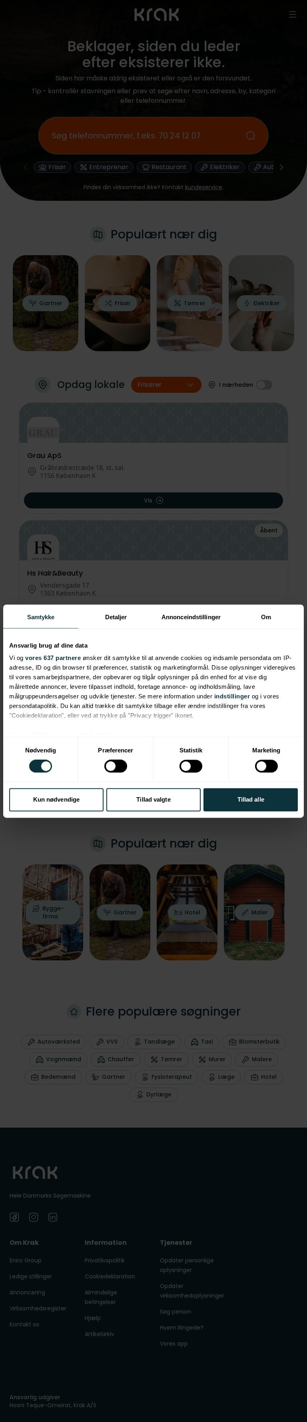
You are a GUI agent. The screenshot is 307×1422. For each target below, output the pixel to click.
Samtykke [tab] (41, 617)
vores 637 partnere (53, 657)
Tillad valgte (153, 799)
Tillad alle (250, 799)
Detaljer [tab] (116, 617)
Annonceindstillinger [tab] (191, 617)
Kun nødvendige (56, 799)
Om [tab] (266, 617)
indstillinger (232, 696)
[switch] (115, 766)
